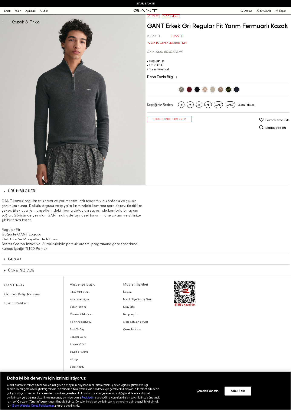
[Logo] (145, 10)
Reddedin (88, 397)
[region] (145, 390)
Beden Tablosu (246, 104)
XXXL (230, 104)
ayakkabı (30, 10)
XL (208, 104)
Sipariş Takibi (145, 3)
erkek (7, 10)
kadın (18, 10)
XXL (218, 104)
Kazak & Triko (25, 22)
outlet (44, 10)
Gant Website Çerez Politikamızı (33, 405)
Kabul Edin (238, 391)
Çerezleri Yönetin (208, 391)
